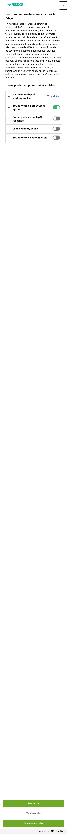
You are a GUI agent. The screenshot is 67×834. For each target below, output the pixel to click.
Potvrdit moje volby (33, 823)
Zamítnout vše (33, 813)
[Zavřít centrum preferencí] (63, 5)
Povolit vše (33, 803)
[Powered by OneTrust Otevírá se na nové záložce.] (52, 832)
